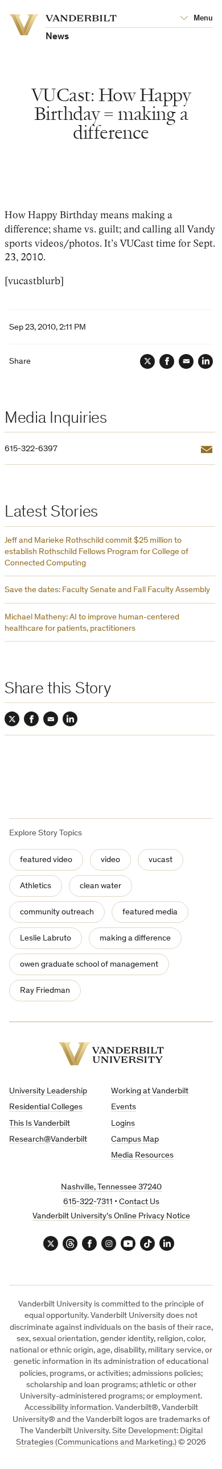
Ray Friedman (45, 991)
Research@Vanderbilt (48, 1139)
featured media (150, 912)
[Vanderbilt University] (111, 1054)
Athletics (35, 886)
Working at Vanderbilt (149, 1091)
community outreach (57, 912)
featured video (46, 860)
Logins (123, 1124)
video (110, 860)
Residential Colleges (46, 1107)
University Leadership (48, 1091)
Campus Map (135, 1139)
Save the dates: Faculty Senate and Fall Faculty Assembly (107, 590)
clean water (100, 886)
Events (123, 1107)
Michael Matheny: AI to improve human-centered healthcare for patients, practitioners (92, 623)
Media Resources (142, 1155)
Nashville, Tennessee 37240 (111, 1187)
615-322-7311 (88, 1202)
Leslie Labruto (45, 938)
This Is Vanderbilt (39, 1124)
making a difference (135, 938)
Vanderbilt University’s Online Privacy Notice (111, 1216)
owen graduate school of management (89, 964)
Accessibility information (68, 1408)
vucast (160, 860)
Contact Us (139, 1202)
